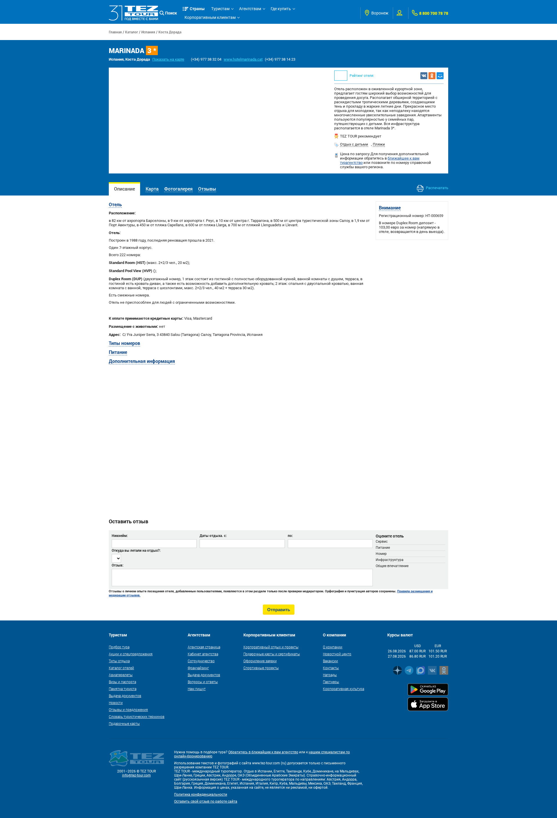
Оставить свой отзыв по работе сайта (205, 801)
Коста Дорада (169, 32)
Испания (148, 32)
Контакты (331, 667)
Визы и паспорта (122, 681)
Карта (152, 189)
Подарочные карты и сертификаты (271, 653)
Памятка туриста (122, 688)
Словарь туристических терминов (136, 716)
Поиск (171, 13)
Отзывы (207, 189)
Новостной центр (337, 653)
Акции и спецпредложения (131, 653)
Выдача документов (125, 695)
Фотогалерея (178, 189)
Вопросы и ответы (203, 681)
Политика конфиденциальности (200, 794)
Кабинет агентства (203, 653)
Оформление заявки (260, 660)
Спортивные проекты (261, 667)
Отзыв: (117, 565)
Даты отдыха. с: (213, 535)
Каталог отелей (121, 667)
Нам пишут (197, 688)
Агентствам (250, 8)
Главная (115, 32)
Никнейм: (120, 535)
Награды (330, 674)
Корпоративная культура (343, 688)
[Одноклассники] (431, 75)
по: (290, 535)
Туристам (220, 8)
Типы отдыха (119, 660)
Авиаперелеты (121, 674)
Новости (116, 702)
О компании (332, 647)
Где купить (281, 8)
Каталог (131, 32)
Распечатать (436, 188)
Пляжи (379, 144)
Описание (124, 189)
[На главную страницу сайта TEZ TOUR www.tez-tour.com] (133, 13)
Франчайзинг (198, 667)
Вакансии (330, 660)
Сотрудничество (201, 660)
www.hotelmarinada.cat (243, 59)
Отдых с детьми (354, 144)
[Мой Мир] (440, 75)
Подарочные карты (124, 723)
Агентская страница (204, 647)
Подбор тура (119, 647)
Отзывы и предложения (128, 709)
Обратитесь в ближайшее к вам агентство (263, 752)
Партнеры (331, 681)
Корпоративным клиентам (210, 17)
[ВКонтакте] (423, 75)
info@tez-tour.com (136, 775)
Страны (197, 8)
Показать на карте (168, 59)
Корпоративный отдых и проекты (271, 647)
